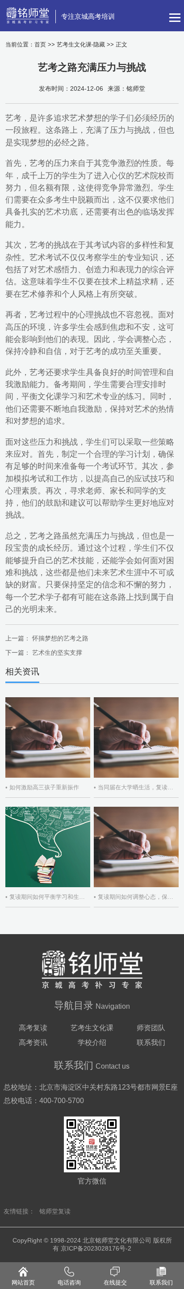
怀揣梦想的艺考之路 (60, 638)
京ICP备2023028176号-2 (96, 1248)
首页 (40, 44)
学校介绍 (92, 1042)
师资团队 (151, 1028)
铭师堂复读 (55, 1211)
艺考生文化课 (92, 1028)
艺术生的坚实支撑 (57, 652)
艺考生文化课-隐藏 (81, 44)
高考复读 (33, 1028)
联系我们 (151, 1042)
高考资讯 (33, 1042)
